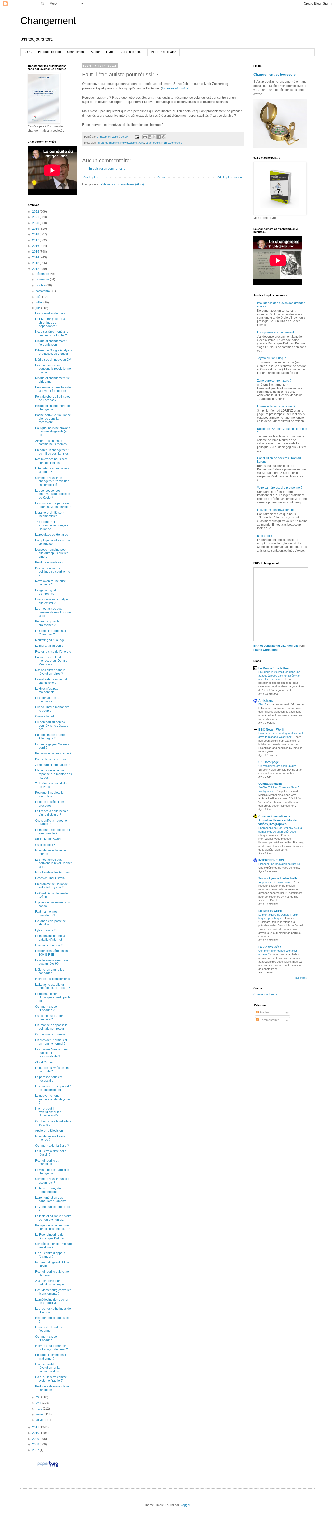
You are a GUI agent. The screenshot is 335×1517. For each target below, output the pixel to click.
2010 (36, 1433)
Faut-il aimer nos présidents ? (46, 913)
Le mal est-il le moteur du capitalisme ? (52, 681)
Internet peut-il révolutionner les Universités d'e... (48, 1112)
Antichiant (265, 700)
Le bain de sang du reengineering (48, 1190)
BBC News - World (271, 729)
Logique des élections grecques (49, 803)
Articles (264, 1012)
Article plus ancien (229, 177)
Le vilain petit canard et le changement (52, 1171)
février (40, 1414)
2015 (36, 251)
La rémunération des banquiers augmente (50, 1199)
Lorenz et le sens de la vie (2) (276, 406)
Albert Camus (44, 1062)
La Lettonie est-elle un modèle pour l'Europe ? (52, 986)
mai (38, 1397)
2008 (36, 1444)
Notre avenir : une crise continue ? (50, 582)
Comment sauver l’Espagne (46, 1338)
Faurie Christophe (265, 650)
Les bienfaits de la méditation (47, 699)
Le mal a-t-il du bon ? (49, 645)
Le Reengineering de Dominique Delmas (49, 1236)
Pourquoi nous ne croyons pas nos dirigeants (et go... (52, 431)
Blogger (185, 1505)
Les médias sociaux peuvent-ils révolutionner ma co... (53, 369)
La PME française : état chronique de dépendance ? (50, 322)
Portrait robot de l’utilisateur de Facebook (53, 398)
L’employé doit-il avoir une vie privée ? (52, 542)
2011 (36, 1427)
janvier (40, 1420)
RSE (164, 142)
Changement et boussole (274, 74)
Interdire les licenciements (52, 979)
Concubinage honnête (50, 1034)
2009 (36, 1439)
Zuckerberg (175, 142)
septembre (43, 291)
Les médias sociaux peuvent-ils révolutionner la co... (53, 612)
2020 (36, 223)
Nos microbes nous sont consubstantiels (51, 460)
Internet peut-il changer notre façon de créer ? (51, 1347)
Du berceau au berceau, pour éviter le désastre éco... (51, 726)
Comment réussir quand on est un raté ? (53, 1180)
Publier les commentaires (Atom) (122, 184)
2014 (36, 257)
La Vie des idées (269, 947)
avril (39, 1402)
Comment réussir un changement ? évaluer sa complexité (52, 481)
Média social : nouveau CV (53, 359)
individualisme (128, 142)
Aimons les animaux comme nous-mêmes (51, 442)
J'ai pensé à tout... (132, 52)
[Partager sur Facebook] (158, 136)
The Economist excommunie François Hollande (51, 525)
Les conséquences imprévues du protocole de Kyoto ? (52, 494)
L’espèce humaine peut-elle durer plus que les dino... (51, 553)
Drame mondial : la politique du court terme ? (52, 572)
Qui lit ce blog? (45, 845)
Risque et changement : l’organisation (51, 342)
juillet (39, 302)
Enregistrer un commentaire (106, 168)
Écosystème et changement (275, 332)
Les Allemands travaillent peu (276, 510)
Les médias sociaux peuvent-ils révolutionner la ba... (53, 863)
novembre (43, 279)
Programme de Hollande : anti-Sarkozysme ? (52, 885)
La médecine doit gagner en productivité (51, 1301)
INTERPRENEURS (163, 52)
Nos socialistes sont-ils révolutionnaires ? (50, 671)
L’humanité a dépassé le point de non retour (51, 1027)
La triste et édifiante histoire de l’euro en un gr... (53, 1217)
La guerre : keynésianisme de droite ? (52, 1069)
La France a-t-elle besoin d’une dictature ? (51, 812)
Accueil (162, 177)
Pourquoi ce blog (49, 52)
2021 (36, 217)
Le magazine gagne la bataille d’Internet (50, 937)
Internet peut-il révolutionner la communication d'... (49, 1368)
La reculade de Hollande (51, 534)
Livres (110, 52)
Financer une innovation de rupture (279, 863)
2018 (36, 234)
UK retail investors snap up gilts (277, 765)
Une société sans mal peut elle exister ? (52, 601)
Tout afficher (301, 978)
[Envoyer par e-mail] (144, 136)
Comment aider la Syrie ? (52, 1145)
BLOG (28, 52)
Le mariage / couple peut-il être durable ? (53, 831)
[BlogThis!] (149, 136)
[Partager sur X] (154, 136)
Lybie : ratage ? (45, 930)
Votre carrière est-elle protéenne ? (279, 487)
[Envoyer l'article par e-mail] (137, 136)
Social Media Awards (49, 839)
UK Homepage (268, 762)
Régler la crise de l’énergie (53, 651)
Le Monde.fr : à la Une (273, 668)
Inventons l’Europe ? (49, 945)
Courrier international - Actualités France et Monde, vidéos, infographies (277, 820)
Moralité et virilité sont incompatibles (49, 514)
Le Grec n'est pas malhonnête (46, 690)
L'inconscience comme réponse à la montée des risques (53, 774)
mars (39, 1408)
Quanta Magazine (270, 783)
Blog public (264, 536)
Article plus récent (95, 177)
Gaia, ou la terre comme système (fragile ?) (51, 1378)
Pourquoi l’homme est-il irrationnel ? (51, 1356)
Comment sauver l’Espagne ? (46, 1008)
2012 (36, 269)
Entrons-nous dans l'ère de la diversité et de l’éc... (53, 389)
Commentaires (269, 1020)
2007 (36, 1450)
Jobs (141, 142)
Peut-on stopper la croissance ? (47, 623)
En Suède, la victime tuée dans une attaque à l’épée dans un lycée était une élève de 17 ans (279, 675)
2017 (36, 240)
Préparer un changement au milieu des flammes (52, 451)
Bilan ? (262, 704)
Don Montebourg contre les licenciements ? (53, 1292)
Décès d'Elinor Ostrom (50, 878)
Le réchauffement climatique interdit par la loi (53, 997)
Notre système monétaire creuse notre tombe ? (51, 333)
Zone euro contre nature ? (52, 765)
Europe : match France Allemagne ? (50, 736)
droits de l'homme (108, 142)
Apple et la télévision (49, 1130)
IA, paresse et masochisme (275, 882)
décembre (43, 274)
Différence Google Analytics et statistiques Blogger (53, 352)
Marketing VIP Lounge (50, 640)
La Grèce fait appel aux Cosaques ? (50, 632)
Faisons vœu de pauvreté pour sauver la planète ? (53, 505)
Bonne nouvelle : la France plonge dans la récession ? (53, 418)
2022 (36, 211)
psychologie (153, 142)
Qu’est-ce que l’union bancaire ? (49, 1017)
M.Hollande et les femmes (52, 872)
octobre (41, 285)
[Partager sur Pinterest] (163, 136)
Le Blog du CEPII (270, 911)
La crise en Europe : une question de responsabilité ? (51, 1053)
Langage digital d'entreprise (45, 592)
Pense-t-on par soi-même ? (53, 753)
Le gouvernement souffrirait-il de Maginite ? (52, 1099)
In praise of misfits (175, 88)
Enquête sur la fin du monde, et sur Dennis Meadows (51, 661)
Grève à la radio (45, 716)
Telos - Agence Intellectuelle (277, 878)
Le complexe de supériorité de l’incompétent (53, 1088)
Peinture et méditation (49, 562)
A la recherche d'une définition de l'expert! (50, 1282)
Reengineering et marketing (46, 1162)
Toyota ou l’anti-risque (271, 358)
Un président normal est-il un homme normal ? (52, 1041)
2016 (36, 246)
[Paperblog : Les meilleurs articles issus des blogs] (48, 1467)
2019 (36, 228)
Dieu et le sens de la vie (51, 759)
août (39, 297)
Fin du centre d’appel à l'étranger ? (50, 1255)
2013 (36, 263)
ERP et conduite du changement (275, 645)
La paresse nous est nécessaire (48, 1078)
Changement (48, 20)
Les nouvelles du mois (50, 313)
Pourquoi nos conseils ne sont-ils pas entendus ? (52, 1227)
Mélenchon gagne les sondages (49, 971)
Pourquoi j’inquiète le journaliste (49, 794)
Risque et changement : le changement (52, 407)
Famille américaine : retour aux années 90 (53, 962)
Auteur (95, 52)
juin (38, 308)
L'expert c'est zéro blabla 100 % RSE (51, 952)
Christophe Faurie (265, 994)
